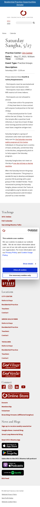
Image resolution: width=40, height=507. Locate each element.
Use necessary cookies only (20, 275)
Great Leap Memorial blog (12, 434)
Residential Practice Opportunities (20, 2)
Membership (7, 406)
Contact (5, 312)
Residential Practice (10, 304)
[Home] (20, 14)
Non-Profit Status (7, 498)
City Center (27, 52)
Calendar (13, 33)
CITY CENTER (7, 296)
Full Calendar (7, 221)
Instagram (10, 387)
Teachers (5, 309)
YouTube (23, 387)
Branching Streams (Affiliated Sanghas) (18, 415)
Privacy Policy (11, 252)
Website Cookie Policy (9, 502)
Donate (20, 4)
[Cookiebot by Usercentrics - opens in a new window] (28, 230)
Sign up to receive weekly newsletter (16, 426)
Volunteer (6, 411)
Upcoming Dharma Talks (11, 225)
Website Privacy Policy (9, 494)
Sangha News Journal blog (12, 430)
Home (4, 33)
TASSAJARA (6, 342)
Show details (28, 264)
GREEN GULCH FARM (10, 319)
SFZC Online (6, 217)
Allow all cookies (20, 270)
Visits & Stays (7, 300)
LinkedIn (17, 387)
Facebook (4, 387)
